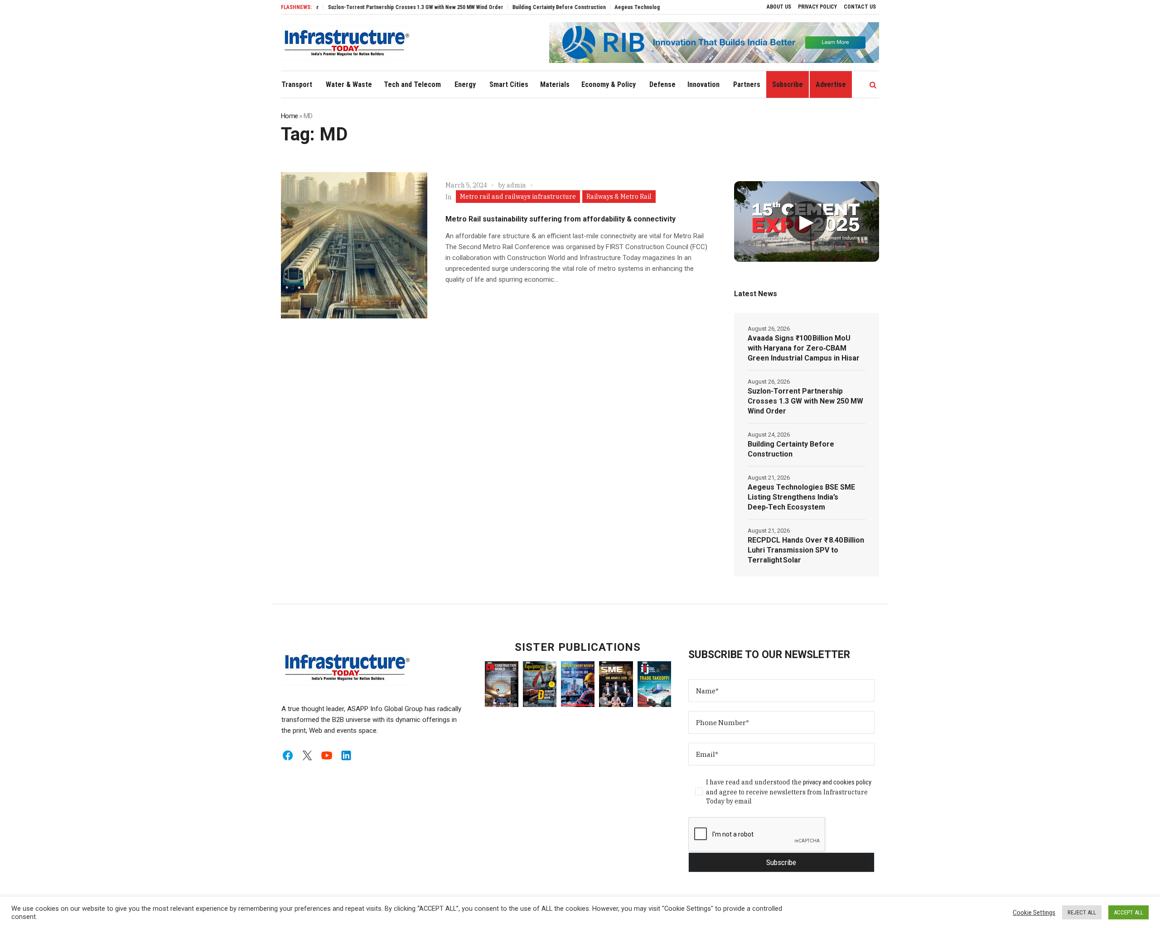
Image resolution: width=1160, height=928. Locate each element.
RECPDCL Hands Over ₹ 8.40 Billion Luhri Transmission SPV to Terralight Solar (806, 550)
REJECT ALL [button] (1082, 912)
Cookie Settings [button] (1034, 913)
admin (516, 185)
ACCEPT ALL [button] (1128, 912)
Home (289, 116)
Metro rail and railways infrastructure (518, 196)
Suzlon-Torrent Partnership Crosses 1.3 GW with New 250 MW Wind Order (386, 7)
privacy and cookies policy (837, 782)
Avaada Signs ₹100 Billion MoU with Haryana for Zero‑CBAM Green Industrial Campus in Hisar (804, 348)
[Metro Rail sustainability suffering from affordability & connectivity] (354, 245)
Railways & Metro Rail (619, 196)
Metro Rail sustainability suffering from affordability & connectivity (560, 219)
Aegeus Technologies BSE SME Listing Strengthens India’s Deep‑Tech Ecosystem (801, 497)
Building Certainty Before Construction (529, 7)
